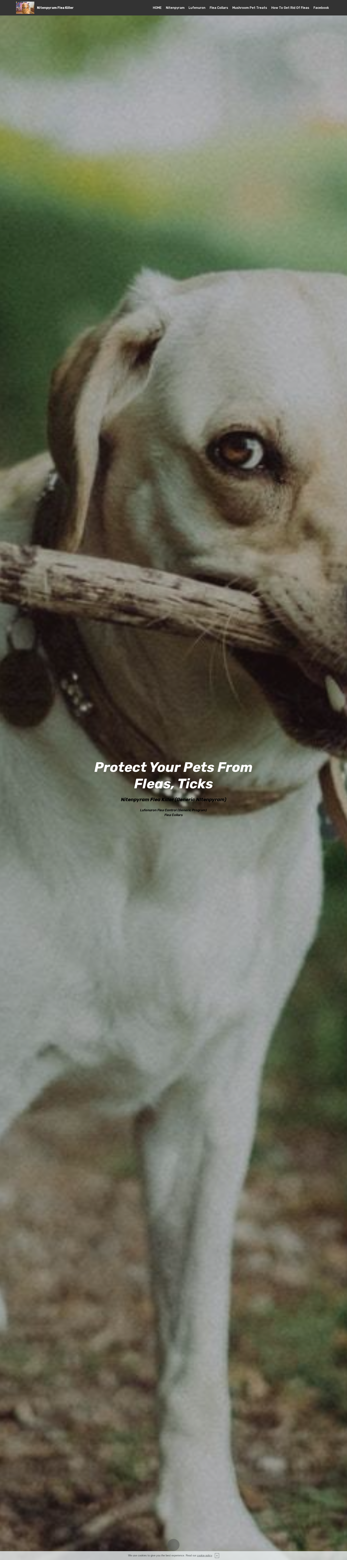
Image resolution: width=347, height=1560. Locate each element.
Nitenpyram (175, 8)
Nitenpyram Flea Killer (55, 8)
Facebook (321, 8)
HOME (157, 8)
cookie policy (204, 1555)
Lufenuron (197, 8)
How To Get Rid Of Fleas (290, 8)
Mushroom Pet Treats (249, 8)
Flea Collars (219, 8)
